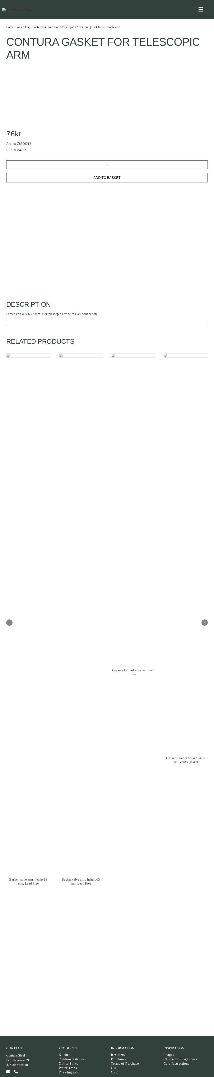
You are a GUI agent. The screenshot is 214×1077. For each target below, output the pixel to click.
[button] (9, 622)
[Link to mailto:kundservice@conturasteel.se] (8, 1071)
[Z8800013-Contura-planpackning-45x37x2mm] (31, 70)
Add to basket (107, 178)
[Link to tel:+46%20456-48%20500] (16, 1071)
